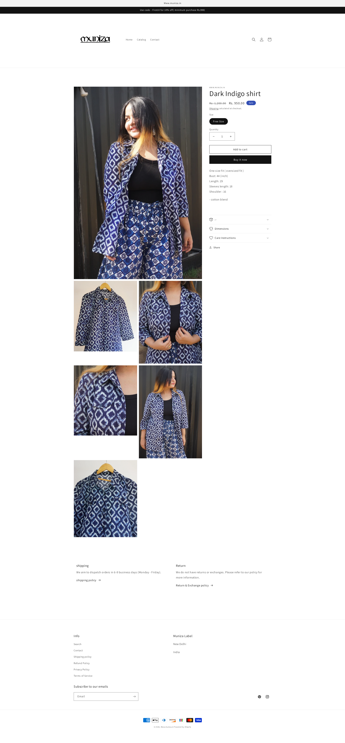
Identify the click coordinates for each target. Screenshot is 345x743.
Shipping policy (82, 656)
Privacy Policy (81, 669)
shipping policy (86, 580)
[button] (254, 40)
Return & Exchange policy (192, 585)
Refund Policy (82, 663)
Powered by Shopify (182, 727)
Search (78, 644)
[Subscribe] (134, 696)
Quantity (213, 129)
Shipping (213, 108)
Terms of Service (83, 675)
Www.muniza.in (167, 727)
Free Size (218, 121)
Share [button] (216, 247)
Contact (78, 650)
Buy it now (240, 159)
